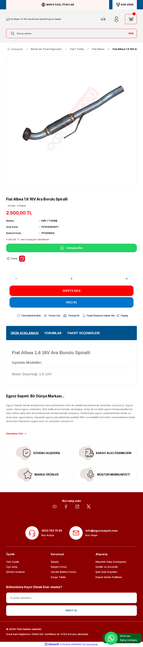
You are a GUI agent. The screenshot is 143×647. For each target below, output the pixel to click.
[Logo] (33, 19)
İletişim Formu (59, 566)
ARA (131, 33)
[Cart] (131, 19)
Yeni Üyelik (12, 561)
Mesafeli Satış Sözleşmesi (111, 561)
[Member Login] (116, 19)
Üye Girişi (11, 566)
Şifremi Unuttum (15, 571)
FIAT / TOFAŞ (49, 220)
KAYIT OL (71, 610)
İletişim (55, 561)
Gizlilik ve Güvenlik (107, 566)
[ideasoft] (52, 644)
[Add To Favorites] (29, 316)
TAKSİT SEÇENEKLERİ (83, 333)
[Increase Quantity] (129, 278)
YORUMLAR (52, 333)
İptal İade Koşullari (106, 571)
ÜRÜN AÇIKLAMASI (25, 333)
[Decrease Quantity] (13, 278)
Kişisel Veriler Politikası (109, 577)
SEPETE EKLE (72, 290)
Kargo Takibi (58, 577)
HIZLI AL (71, 302)
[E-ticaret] (71, 644)
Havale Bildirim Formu (63, 571)
